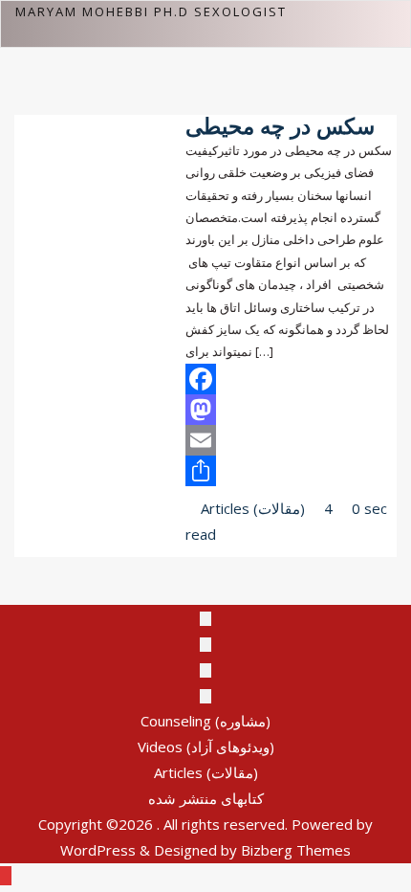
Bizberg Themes (296, 849)
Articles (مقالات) (251, 508)
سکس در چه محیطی (280, 126)
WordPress (98, 849)
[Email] (291, 440)
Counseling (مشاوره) (205, 720)
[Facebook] (291, 379)
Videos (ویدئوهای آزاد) (206, 746)
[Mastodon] (291, 409)
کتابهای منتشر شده (206, 798)
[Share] (291, 471)
